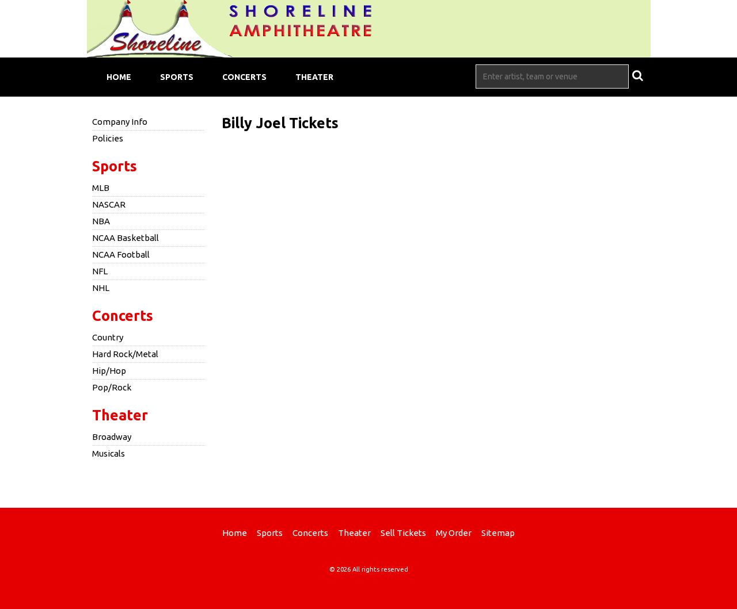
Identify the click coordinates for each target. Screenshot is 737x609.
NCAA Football (121, 254)
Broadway (111, 437)
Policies (107, 138)
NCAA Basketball (125, 238)
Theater (314, 77)
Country (107, 337)
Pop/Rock (111, 387)
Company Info (119, 122)
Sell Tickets (403, 533)
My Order (454, 533)
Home (119, 77)
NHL (100, 288)
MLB (100, 188)
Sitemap (498, 533)
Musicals (108, 453)
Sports (176, 77)
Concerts (244, 77)
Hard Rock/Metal (125, 354)
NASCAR (109, 204)
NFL (100, 271)
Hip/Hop (109, 371)
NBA (101, 221)
